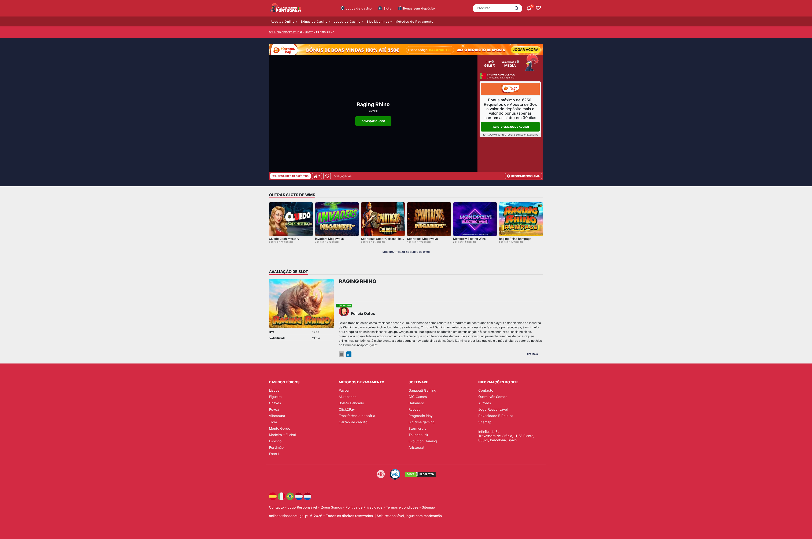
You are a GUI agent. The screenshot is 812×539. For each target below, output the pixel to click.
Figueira (275, 397)
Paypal (344, 390)
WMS (374, 111)
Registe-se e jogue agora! (510, 126)
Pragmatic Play (421, 416)
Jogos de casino (359, 8)
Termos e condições (402, 507)
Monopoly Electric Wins (469, 238)
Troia (273, 422)
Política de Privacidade (364, 507)
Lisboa (274, 390)
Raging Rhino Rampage (515, 238)
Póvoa (274, 409)
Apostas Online (283, 21)
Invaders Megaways (329, 238)
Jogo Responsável (493, 409)
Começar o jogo (373, 121)
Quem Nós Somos (492, 397)
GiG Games (418, 397)
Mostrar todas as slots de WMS (406, 252)
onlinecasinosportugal (286, 32)
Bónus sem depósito (419, 8)
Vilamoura (277, 416)
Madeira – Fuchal (282, 435)
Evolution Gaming (423, 441)
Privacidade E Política (495, 416)
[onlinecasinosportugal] (286, 8)
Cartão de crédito (353, 422)
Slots (387, 8)
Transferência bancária (357, 416)
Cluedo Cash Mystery (284, 238)
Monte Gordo (279, 428)
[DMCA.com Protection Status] (420, 474)
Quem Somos (331, 507)
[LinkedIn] (348, 354)
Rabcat (414, 409)
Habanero (416, 403)
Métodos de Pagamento (414, 21)
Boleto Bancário (351, 403)
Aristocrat (416, 447)
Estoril (274, 454)
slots (309, 32)
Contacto (485, 390)
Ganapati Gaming (422, 390)
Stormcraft (417, 428)
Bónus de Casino (314, 21)
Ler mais (532, 354)
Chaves (275, 403)
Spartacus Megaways (422, 238)
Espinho (275, 441)
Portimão (276, 447)
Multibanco (348, 397)
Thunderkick (418, 435)
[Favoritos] (538, 8)
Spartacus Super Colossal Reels (383, 238)
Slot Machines (378, 21)
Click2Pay (347, 409)
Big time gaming (422, 422)
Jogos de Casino (347, 21)
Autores (484, 403)
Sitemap (484, 422)
